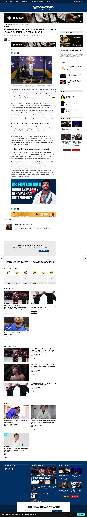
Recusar (72, 514)
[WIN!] (64, 36)
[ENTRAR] (79, 1)
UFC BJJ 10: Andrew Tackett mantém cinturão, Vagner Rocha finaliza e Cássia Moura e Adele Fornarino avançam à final (16, 307)
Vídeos (31, 1)
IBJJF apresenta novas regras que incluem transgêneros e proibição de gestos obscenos (74, 68)
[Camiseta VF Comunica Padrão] (62, 103)
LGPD (34, 514)
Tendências (25, 1)
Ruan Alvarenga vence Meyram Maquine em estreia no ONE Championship (43, 306)
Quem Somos (42, 1)
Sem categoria (8, 418)
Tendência (5, 434)
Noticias (6, 303)
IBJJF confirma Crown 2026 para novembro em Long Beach (16, 333)
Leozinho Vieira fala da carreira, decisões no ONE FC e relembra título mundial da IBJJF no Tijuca (43, 422)
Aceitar (81, 514)
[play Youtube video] (33, 191)
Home (6, 1)
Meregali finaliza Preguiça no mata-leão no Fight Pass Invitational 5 (74, 74)
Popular (18, 1)
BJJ (6, 219)
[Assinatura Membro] (62, 97)
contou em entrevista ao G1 (45, 119)
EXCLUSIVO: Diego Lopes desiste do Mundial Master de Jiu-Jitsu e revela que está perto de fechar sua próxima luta (43, 366)
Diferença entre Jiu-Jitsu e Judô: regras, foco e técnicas (15, 421)
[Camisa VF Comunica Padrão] (62, 110)
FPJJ (28, 98)
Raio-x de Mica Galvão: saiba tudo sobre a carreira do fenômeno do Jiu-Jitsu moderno (16, 450)
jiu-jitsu (10, 219)
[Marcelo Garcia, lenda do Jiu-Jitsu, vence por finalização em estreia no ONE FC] (63, 82)
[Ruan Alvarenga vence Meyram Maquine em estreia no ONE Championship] (43, 297)
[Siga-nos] (75, 1)
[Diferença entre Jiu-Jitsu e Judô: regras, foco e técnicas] (16, 412)
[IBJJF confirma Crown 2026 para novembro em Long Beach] (16, 324)
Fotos (36, 1)
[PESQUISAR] (77, 1)
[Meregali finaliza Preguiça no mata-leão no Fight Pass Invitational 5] (63, 76)
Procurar (81, 27)
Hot (14, 1)
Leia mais (7, 313)
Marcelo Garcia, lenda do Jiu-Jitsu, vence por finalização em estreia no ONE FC (74, 81)
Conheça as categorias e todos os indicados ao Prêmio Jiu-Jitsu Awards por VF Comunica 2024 (70, 50)
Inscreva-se (76, 149)
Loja (10, 1)
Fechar (85, 507)
